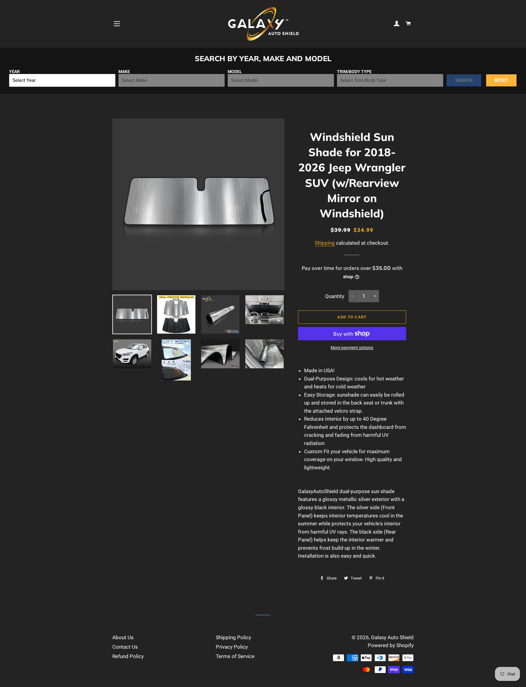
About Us (123, 637)
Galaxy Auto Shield (392, 637)
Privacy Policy (232, 647)
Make (124, 71)
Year (14, 71)
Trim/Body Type (354, 71)
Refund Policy (128, 656)
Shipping (325, 243)
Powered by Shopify (391, 645)
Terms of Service (235, 656)
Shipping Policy (233, 637)
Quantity (334, 296)
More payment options (352, 347)
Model (235, 71)
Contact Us (125, 647)
